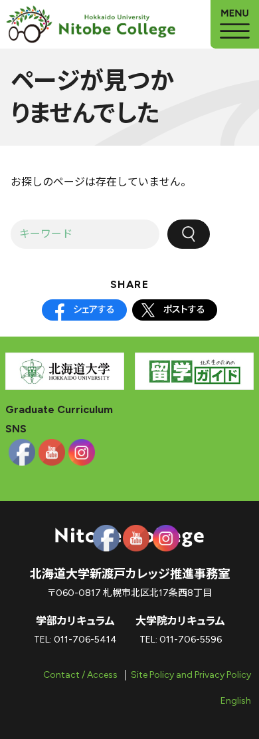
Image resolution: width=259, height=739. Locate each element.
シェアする (94, 309)
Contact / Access (80, 674)
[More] (235, 24)
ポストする (184, 309)
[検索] (188, 234)
